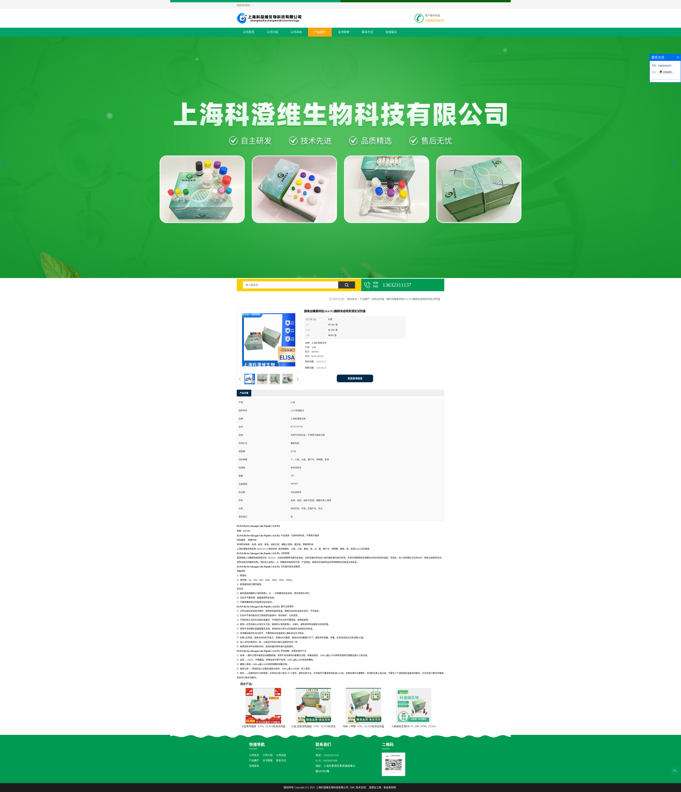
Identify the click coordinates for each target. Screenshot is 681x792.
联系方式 (367, 32)
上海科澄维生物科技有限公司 (332, 787)
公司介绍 (272, 32)
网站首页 (352, 299)
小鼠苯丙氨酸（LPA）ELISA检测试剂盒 (263, 726)
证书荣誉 (343, 32)
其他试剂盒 (378, 299)
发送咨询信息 (355, 378)
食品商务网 (389, 787)
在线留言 (391, 32)
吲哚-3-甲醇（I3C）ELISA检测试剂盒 (363, 726)
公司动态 (296, 32)
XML (352, 787)
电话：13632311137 (327, 755)
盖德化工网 (375, 787)
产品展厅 (320, 32)
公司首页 (248, 32)
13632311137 (434, 20)
